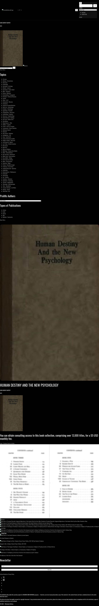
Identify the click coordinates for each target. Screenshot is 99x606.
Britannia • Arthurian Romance (9, 97)
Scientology (5, 175)
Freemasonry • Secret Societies (9, 128)
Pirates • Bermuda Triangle (9, 165)
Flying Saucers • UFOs (7, 123)
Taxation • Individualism (8, 182)
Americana (5, 83)
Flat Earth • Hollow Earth (8, 119)
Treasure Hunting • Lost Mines (9, 188)
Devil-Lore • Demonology (8, 107)
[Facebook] (1, 29)
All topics (5, 79)
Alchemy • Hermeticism (8, 81)
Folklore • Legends (7, 125)
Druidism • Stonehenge (8, 109)
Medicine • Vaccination (8, 217)
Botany (4, 213)
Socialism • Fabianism (7, 179)
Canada (4, 98)
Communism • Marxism (8, 102)
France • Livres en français (8, 126)
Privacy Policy (11, 574)
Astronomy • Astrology (8, 86)
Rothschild (5, 174)
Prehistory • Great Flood (8, 167)
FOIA (4, 215)
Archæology (5, 84)
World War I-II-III (6, 191)
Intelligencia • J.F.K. (7, 135)
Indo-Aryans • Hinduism (8, 133)
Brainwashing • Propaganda (9, 95)
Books (4, 212)
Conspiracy (5, 104)
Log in (80, 17)
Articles (4, 210)
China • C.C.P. (5, 100)
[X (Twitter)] (2, 29)
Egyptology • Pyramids (7, 111)
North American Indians (8, 160)
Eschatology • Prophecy (8, 114)
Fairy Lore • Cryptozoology (8, 116)
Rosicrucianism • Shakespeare (9, 172)
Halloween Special (7, 130)
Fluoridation (5, 121)
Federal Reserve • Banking (8, 118)
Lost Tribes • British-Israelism (9, 144)
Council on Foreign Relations (9, 105)
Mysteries (5, 147)
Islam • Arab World (7, 137)
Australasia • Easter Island (8, 90)
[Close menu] (80, 3)
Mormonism (5, 146)
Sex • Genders (6, 177)
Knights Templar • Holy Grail (9, 140)
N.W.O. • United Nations (8, 153)
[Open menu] (76, 10)
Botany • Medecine (7, 93)
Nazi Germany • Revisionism (9, 154)
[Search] (95, 5)
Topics (80, 8)
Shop (86, 521)
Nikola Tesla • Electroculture (9, 156)
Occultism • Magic (7, 163)
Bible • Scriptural (6, 91)
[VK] (4, 29)
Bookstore (5, 574)
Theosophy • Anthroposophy (9, 184)
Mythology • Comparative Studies (10, 151)
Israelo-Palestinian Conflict (9, 139)
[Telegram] (5, 29)
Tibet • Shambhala (7, 186)
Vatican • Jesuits (6, 189)
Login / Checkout (3, 443)
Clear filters (2, 70)
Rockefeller (5, 170)
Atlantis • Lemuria (7, 88)
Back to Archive (11, 443)
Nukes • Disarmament (7, 161)
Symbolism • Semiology (8, 181)
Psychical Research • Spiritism (9, 168)
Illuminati (5, 132)
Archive (1, 574)
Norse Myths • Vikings (7, 158)
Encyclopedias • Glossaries (8, 112)
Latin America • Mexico (8, 142)
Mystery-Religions (7, 149)
